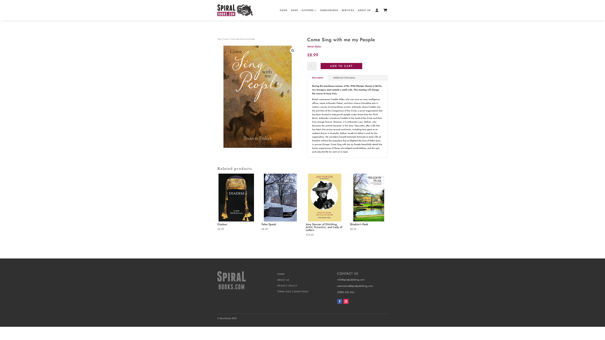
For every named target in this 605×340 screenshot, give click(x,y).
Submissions (329, 10)
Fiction (226, 39)
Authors (308, 10)
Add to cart (341, 66)
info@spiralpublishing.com (351, 279)
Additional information (344, 77)
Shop (294, 10)
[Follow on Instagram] (346, 301)
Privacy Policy (287, 285)
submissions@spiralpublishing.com (355, 286)
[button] (293, 51)
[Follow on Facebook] (339, 301)
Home (284, 10)
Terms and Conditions (292, 291)
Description (317, 77)
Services (348, 10)
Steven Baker (314, 46)
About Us (364, 10)
